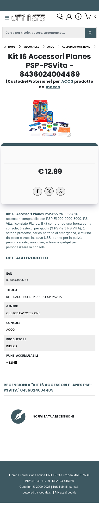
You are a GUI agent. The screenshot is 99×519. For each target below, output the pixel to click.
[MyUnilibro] (69, 17)
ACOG (67, 81)
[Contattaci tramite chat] (60, 17)
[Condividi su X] (49, 191)
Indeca (11, 346)
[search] (90, 33)
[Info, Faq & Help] (78, 17)
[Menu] (7, 18)
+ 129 (10, 362)
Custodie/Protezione (23, 313)
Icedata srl (45, 492)
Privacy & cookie (65, 492)
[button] (90, 16)
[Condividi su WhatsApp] (60, 191)
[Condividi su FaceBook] (37, 191)
